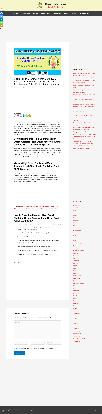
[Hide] (0, 28)
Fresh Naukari (55, 4)
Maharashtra (76, 278)
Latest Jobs (76, 273)
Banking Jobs (76, 220)
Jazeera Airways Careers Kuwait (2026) (83, 78)
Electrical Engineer (78, 243)
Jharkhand (76, 260)
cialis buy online (77, 115)
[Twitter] (21, 115)
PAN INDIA (76, 291)
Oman (74, 288)
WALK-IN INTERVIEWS (79, 338)
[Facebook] (15, 115)
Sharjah (75, 318)
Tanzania (75, 326)
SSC (74, 321)
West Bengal (76, 341)
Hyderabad (76, 255)
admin (75, 146)
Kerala (75, 265)
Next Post (65, 304)
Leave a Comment (18, 87)
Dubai (74, 235)
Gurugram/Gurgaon (78, 250)
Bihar (74, 223)
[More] (29, 115)
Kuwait (75, 270)
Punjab (75, 296)
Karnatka (75, 263)
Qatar (74, 298)
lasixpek (75, 122)
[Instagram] (18, 115)
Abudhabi (75, 207)
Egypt (74, 240)
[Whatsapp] (26, 115)
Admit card (76, 213)
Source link (17, 262)
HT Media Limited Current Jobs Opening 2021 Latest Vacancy (83, 118)
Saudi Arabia (76, 316)
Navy (74, 285)
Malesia (75, 280)
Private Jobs (76, 293)
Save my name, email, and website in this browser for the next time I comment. (36, 348)
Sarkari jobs (27, 87)
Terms (79, 410)
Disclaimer (84, 410)
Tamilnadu (76, 323)
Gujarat (75, 245)
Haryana (75, 253)
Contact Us (73, 410)
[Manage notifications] (3, 411)
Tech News (76, 328)
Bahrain (75, 218)
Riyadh (75, 308)
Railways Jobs (77, 301)
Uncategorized (77, 331)
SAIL (74, 311)
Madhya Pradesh (77, 275)
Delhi (74, 233)
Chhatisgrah (76, 228)
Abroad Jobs (76, 205)
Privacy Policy (92, 410)
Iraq (74, 258)
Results (75, 306)
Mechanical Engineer (78, 283)
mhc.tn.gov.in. (46, 233)
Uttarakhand (76, 336)
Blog (74, 225)
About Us (66, 410)
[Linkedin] (24, 115)
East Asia (75, 238)
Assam (75, 215)
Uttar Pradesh (77, 333)
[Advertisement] (37, 31)
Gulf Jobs (75, 248)
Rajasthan (76, 303)
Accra (74, 210)
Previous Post (10, 304)
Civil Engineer (77, 230)
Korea (74, 268)
